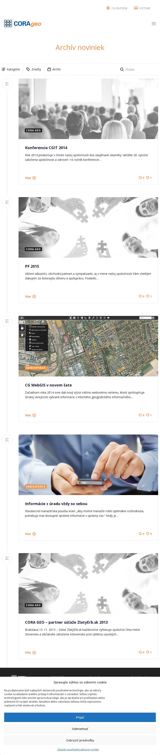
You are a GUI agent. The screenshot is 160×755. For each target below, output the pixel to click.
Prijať (80, 717)
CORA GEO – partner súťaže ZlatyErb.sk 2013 (66, 622)
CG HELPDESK (119, 8)
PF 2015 (32, 266)
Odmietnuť (80, 729)
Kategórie (13, 69)
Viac (28, 178)
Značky (36, 69)
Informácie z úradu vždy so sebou (56, 503)
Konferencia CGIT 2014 (46, 147)
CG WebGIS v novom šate (48, 385)
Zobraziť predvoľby (80, 740)
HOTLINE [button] (145, 8)
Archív (56, 69)
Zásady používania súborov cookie (78, 749)
